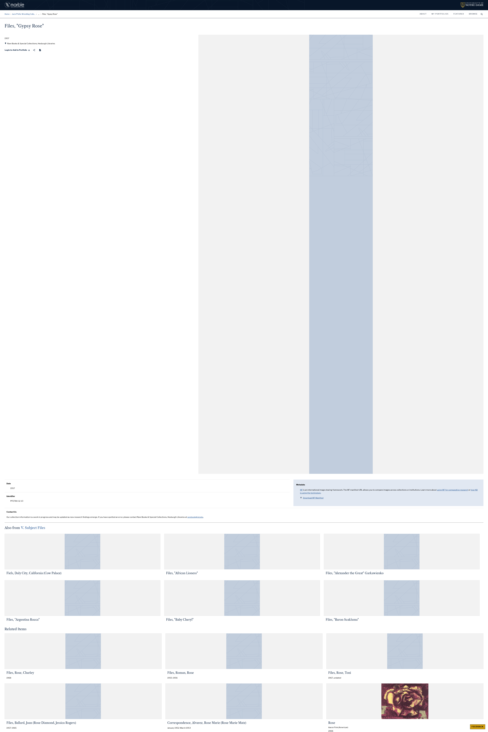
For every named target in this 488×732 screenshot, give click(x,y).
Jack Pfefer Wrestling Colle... (23, 14)
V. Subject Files (33, 528)
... (38, 14)
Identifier (10, 496)
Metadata (300, 485)
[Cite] (40, 50)
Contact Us (11, 512)
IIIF (301, 490)
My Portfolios (440, 14)
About (423, 14)
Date (8, 483)
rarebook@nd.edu (195, 517)
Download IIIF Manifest (313, 498)
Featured (458, 14)
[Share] (34, 50)
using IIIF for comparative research (452, 490)
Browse (473, 14)
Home (7, 14)
